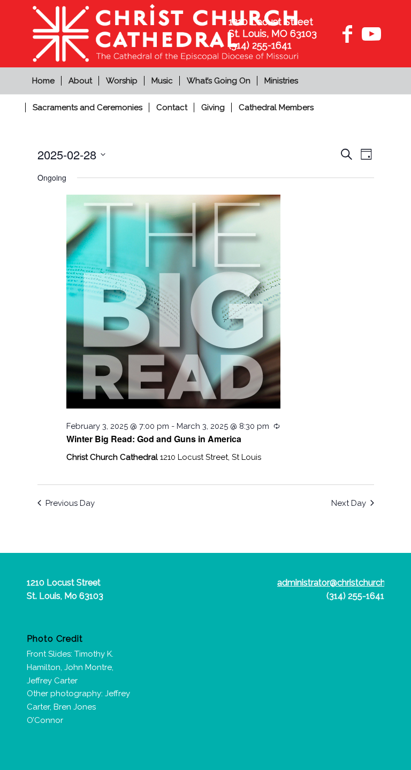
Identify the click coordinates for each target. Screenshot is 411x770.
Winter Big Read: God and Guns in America (153, 439)
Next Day (348, 503)
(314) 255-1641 (355, 596)
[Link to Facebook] (347, 34)
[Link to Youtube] (370, 34)
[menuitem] (45, 80)
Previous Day (70, 503)
